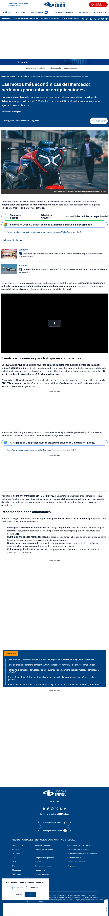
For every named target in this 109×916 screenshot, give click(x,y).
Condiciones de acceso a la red (78, 845)
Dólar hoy (42, 68)
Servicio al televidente (43, 845)
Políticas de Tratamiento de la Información (78, 895)
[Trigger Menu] (3, 4)
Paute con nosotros (42, 874)
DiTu (13, 866)
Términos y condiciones (76, 862)
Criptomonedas (55, 68)
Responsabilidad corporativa (78, 849)
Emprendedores (70, 68)
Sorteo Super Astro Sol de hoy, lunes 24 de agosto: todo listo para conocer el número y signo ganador (52, 678)
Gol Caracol (16, 853)
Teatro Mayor (17, 874)
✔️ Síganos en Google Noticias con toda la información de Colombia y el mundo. (52, 442)
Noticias (20, 888)
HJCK (14, 862)
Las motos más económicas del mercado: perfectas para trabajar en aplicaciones (59, 76)
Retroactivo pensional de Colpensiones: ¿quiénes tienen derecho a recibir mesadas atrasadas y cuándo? (53, 670)
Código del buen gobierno (44, 858)
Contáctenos (39, 862)
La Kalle (14, 858)
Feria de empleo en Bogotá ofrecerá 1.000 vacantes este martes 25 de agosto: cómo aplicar (51, 664)
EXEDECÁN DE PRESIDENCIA (25, 18)
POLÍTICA (7, 12)
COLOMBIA (21, 12)
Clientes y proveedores (43, 866)
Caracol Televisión (18, 845)
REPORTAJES (100, 12)
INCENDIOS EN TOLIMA (50, 18)
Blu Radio (15, 849)
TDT (36, 853)
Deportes (34, 888)
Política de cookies (74, 858)
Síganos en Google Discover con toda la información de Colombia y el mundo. (51, 224)
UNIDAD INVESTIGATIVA (64, 12)
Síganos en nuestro (16, 216)
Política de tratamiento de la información (82, 853)
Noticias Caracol (8, 76)
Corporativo (72, 866)
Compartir (99, 121)
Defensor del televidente (44, 849)
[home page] (54, 4)
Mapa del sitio (40, 870)
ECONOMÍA (84, 12)
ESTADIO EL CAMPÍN (70, 18)
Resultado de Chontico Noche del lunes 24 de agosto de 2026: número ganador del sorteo (51, 659)
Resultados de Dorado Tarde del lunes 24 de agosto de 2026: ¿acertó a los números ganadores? (53, 684)
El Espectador (17, 870)
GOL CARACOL (37, 12)
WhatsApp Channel (47, 216)
